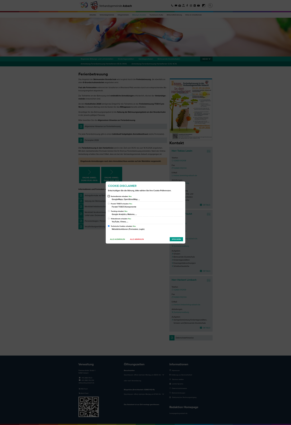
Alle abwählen (137, 239)
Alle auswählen (117, 239)
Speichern (176, 239)
